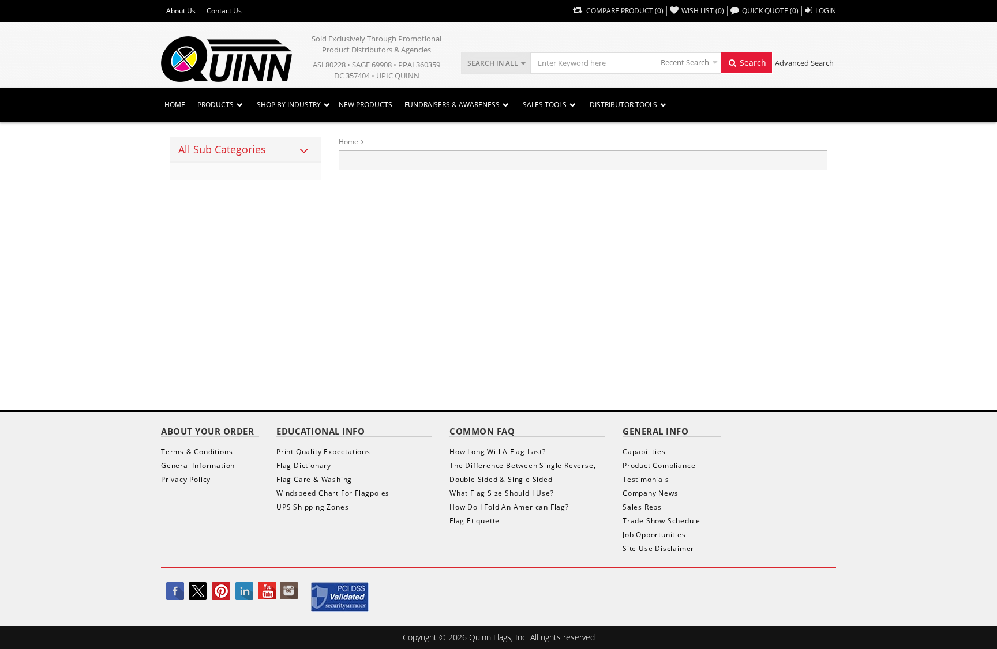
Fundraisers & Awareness (452, 105)
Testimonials (646, 479)
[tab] (245, 150)
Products (215, 105)
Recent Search (685, 62)
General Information (198, 465)
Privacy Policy (186, 479)
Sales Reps (642, 507)
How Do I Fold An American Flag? (509, 507)
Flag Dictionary (303, 465)
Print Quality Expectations (323, 451)
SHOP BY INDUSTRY (289, 105)
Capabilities (644, 451)
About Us (181, 11)
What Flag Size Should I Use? (501, 493)
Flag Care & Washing (314, 479)
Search (751, 62)
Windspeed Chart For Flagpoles (332, 493)
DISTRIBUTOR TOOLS (623, 105)
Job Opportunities (654, 534)
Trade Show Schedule (661, 521)
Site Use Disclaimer (658, 548)
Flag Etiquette (474, 521)
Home (174, 105)
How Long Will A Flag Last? (497, 451)
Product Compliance (659, 465)
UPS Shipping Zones (312, 507)
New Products (365, 105)
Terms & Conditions (197, 451)
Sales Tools (545, 105)
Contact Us (224, 11)
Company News (651, 493)
